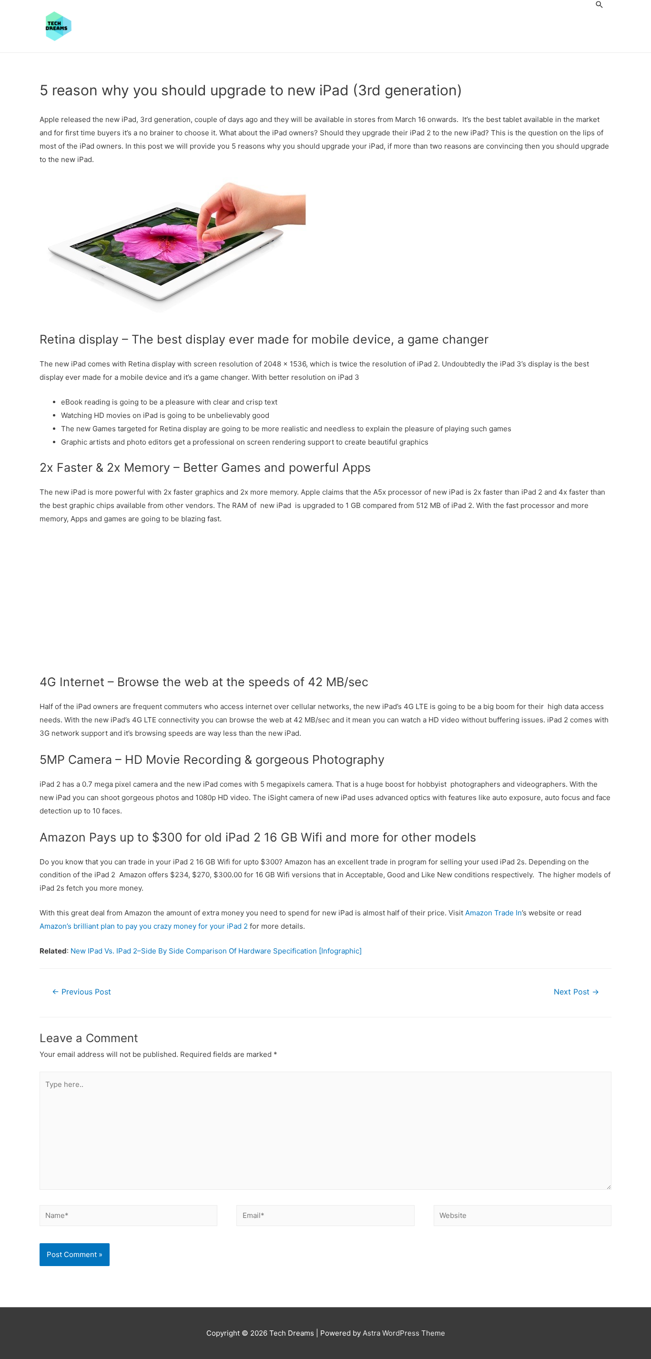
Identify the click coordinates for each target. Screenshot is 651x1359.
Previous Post (81, 991)
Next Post (576, 991)
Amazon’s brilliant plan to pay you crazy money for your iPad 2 (144, 926)
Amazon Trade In (493, 912)
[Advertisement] (325, 603)
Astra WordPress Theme (404, 1333)
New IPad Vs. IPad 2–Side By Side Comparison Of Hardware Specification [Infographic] (216, 950)
